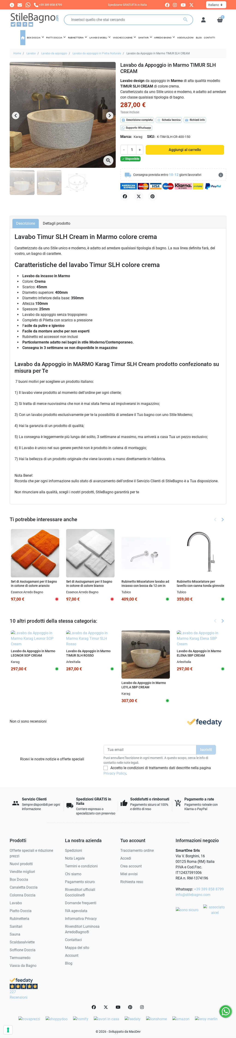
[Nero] (136, 592)
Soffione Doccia (22, 950)
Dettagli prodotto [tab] (56, 223)
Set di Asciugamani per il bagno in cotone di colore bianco (89, 584)
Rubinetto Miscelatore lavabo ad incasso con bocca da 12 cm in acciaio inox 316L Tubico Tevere (145, 586)
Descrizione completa (137, 120)
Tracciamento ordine (137, 850)
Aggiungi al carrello (185, 150)
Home (17, 53)
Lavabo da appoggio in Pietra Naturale (97, 53)
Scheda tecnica (169, 120)
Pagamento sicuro (80, 882)
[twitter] (191, 5)
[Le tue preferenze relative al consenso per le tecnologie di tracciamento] (8, 1030)
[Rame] (148, 592)
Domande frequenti (80, 903)
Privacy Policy (114, 773)
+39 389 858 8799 (209, 889)
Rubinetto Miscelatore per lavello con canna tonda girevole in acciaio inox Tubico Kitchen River (200, 588)
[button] (220, 20)
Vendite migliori (22, 871)
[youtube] (183, 5)
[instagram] (175, 5)
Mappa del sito (77, 947)
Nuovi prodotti (21, 864)
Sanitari (16, 926)
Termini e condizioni (81, 866)
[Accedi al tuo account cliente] (203, 20)
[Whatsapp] (28, 5)
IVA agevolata (76, 911)
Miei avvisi (129, 874)
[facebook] (167, 5)
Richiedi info (195, 120)
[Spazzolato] (155, 592)
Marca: (126, 136)
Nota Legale (75, 858)
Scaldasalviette (22, 942)
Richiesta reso (131, 882)
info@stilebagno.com (193, 895)
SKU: (151, 136)
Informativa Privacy (81, 918)
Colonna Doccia (22, 895)
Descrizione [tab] (25, 223)
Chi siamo (73, 874)
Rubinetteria (19, 918)
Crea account (131, 866)
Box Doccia (19, 879)
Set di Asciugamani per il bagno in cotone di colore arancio (34, 584)
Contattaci (73, 940)
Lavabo (31, 53)
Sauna (15, 934)
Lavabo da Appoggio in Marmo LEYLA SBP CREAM (143, 685)
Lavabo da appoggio (54, 53)
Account (71, 955)
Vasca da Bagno (23, 965)
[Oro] (142, 592)
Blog (68, 963)
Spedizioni (73, 850)
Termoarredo (20, 958)
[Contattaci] (20, 5)
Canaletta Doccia (24, 887)
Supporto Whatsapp (138, 127)
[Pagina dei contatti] (12, 5)
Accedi (125, 858)
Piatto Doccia (21, 911)
